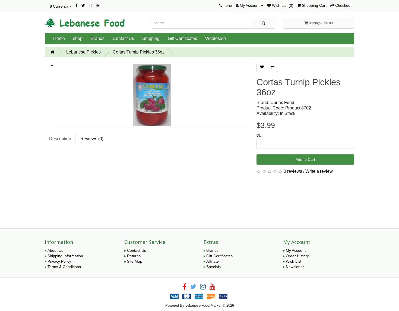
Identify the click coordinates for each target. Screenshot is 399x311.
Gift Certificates (182, 38)
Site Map (134, 261)
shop (78, 38)
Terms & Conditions (64, 267)
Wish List (293, 261)
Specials (213, 267)
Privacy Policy (59, 261)
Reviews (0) (91, 138)
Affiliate (212, 261)
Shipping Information (65, 256)
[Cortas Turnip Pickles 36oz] (152, 95)
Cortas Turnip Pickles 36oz (138, 52)
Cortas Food (282, 102)
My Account (296, 250)
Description (60, 138)
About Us (55, 250)
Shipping (151, 38)
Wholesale (215, 38)
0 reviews (293, 171)
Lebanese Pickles (83, 52)
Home (59, 38)
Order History (297, 256)
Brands (97, 38)
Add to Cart (305, 159)
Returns (134, 256)
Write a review (319, 171)
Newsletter (295, 267)
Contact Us (123, 38)
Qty (258, 135)
